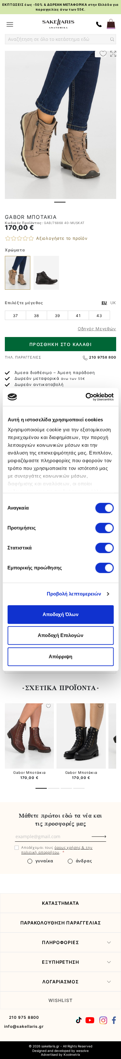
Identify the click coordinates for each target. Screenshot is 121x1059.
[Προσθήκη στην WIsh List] (48, 706)
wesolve (82, 1051)
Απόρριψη (60, 656)
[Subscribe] (110, 840)
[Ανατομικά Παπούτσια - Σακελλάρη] (58, 23)
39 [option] (57, 315)
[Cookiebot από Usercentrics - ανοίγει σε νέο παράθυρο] (86, 397)
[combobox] (60, 39)
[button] (41, 788)
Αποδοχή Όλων (60, 614)
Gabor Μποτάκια (29, 772)
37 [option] (15, 315)
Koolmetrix (72, 1054)
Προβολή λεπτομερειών (74, 593)
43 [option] (99, 315)
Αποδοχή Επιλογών (60, 635)
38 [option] (36, 315)
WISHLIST (60, 1000)
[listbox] (60, 315)
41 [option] (78, 315)
